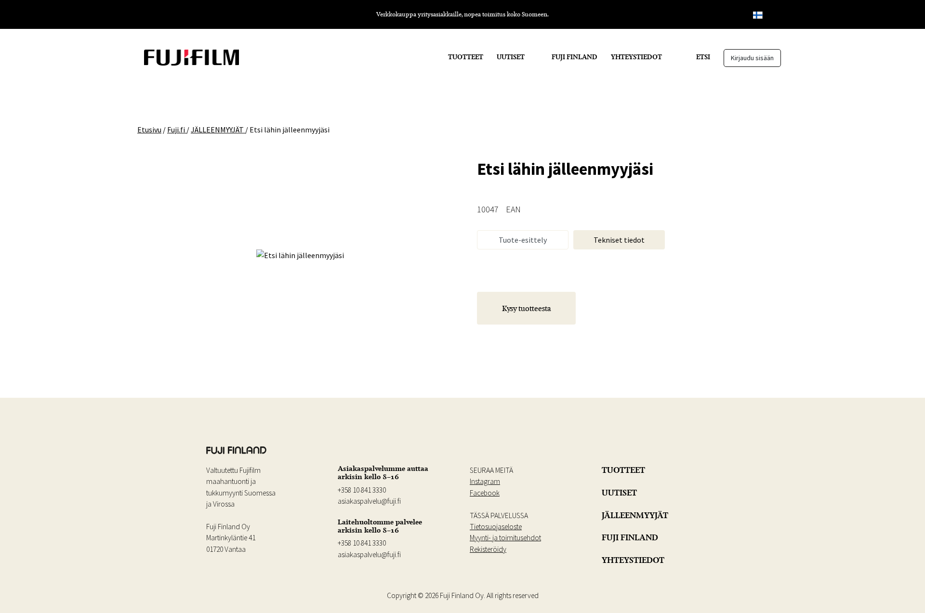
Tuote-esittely (523, 240)
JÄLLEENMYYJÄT (635, 515)
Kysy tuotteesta (526, 308)
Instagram (485, 481)
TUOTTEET (465, 57)
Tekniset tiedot (619, 240)
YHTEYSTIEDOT (636, 57)
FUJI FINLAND (574, 57)
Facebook (485, 492)
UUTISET (511, 57)
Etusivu (149, 129)
